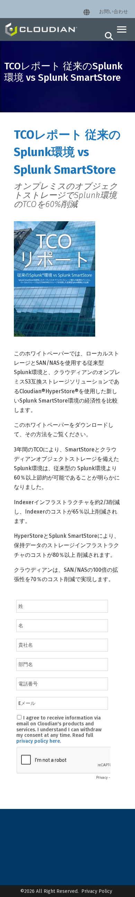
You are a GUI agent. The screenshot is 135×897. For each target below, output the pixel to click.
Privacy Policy (96, 891)
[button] (122, 30)
